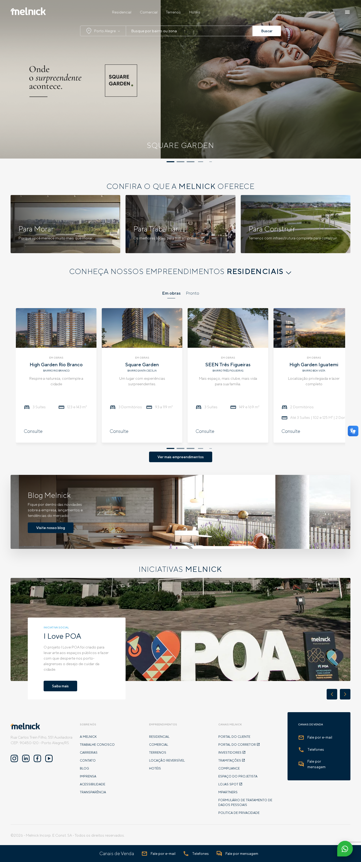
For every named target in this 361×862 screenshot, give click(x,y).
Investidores (327, 12)
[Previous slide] (332, 694)
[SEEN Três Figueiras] (228, 327)
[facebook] (37, 759)
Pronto (192, 293)
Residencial (121, 12)
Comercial (149, 12)
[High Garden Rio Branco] (56, 327)
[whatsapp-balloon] (345, 850)
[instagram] (14, 759)
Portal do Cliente (280, 12)
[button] (170, 161)
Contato (305, 12)
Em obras (171, 293)
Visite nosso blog (50, 528)
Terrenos (173, 12)
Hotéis (194, 12)
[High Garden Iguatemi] (314, 327)
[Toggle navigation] (347, 12)
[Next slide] (345, 694)
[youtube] (49, 759)
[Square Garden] (142, 327)
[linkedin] (26, 759)
